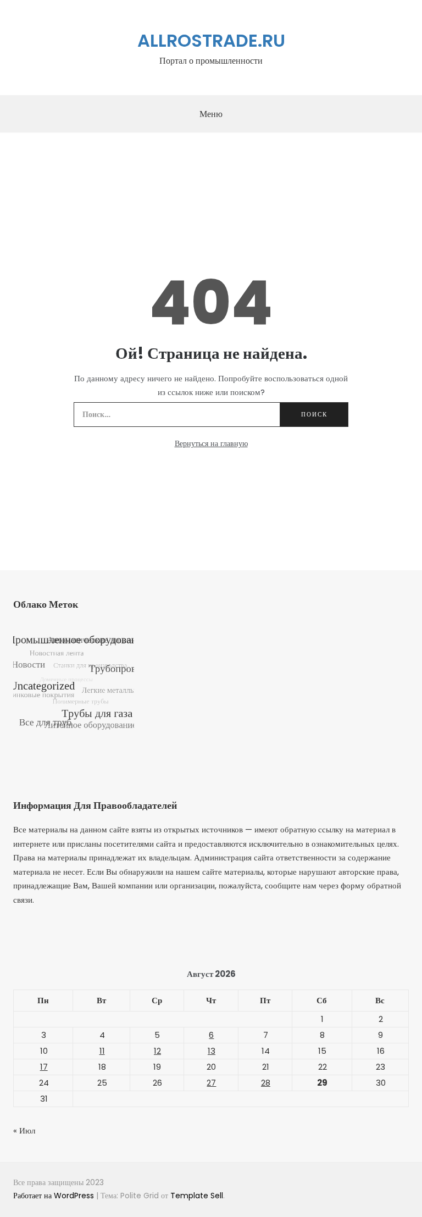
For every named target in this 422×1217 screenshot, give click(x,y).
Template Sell (196, 1195)
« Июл (24, 1130)
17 (44, 1066)
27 (211, 1082)
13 (211, 1051)
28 (265, 1082)
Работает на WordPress (54, 1195)
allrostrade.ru (211, 40)
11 (102, 1051)
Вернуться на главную (211, 443)
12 (157, 1051)
